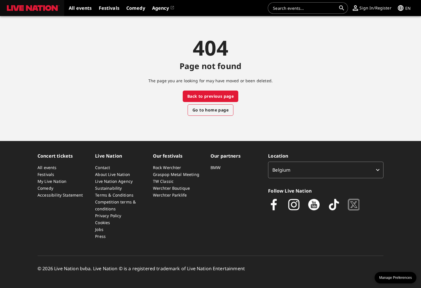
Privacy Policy (108, 215)
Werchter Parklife (170, 195)
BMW (215, 167)
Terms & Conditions (114, 195)
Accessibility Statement (60, 195)
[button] (32, 8)
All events (47, 167)
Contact (102, 167)
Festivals (46, 174)
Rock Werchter (167, 167)
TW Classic (163, 181)
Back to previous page (210, 96)
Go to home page (210, 110)
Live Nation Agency (114, 181)
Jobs (99, 229)
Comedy (45, 188)
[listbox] (325, 170)
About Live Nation (112, 174)
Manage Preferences (395, 278)
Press (100, 236)
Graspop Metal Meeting (176, 174)
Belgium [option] (281, 170)
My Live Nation (52, 181)
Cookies (102, 222)
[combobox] (304, 8)
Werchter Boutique (171, 188)
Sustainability (108, 188)
